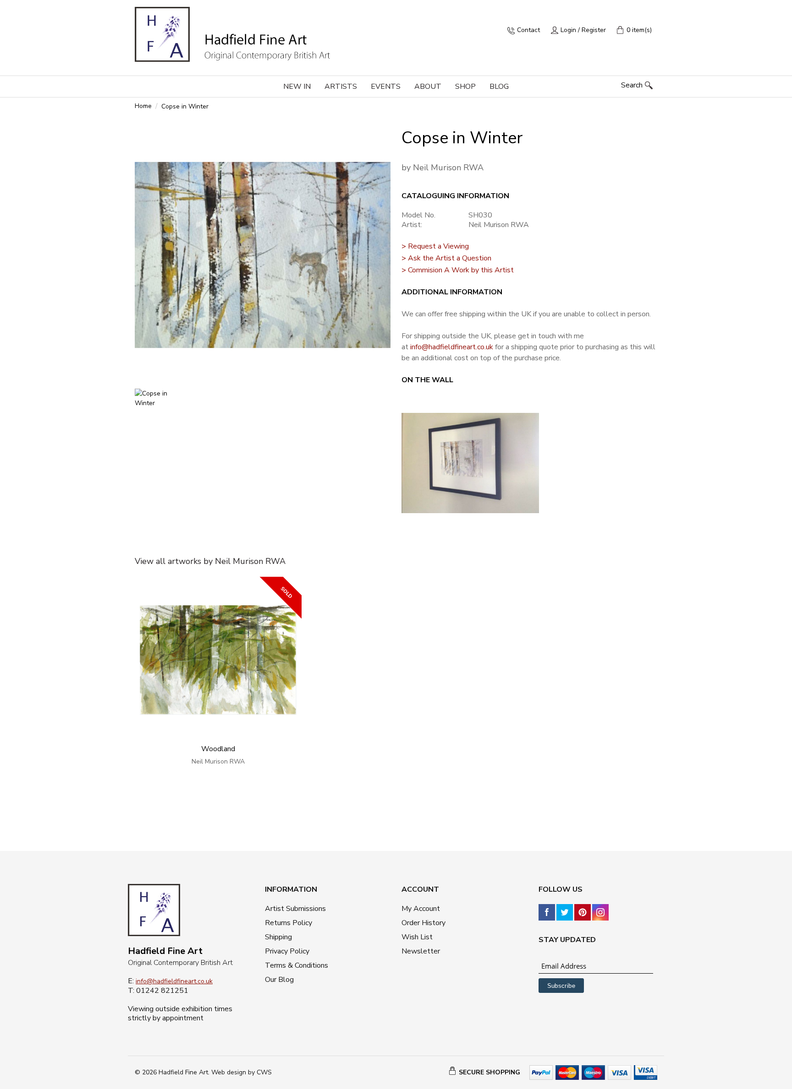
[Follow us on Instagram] (600, 912)
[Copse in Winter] (262, 255)
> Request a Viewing (435, 246)
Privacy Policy (287, 951)
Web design (228, 1072)
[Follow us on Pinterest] (582, 912)
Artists (340, 86)
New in (297, 86)
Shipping (278, 937)
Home (143, 106)
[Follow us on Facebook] (547, 912)
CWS (264, 1072)
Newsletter (421, 951)
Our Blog (279, 980)
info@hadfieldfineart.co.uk (451, 347)
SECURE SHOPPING (489, 1072)
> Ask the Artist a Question (446, 258)
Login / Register (583, 30)
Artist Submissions (295, 909)
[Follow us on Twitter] (564, 912)
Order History (424, 923)
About (427, 86)
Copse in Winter (185, 107)
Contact (528, 30)
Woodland (218, 749)
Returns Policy (288, 923)
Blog (499, 86)
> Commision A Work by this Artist (458, 270)
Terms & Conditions (296, 965)
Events (386, 86)
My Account (421, 909)
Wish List (417, 937)
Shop (465, 86)
